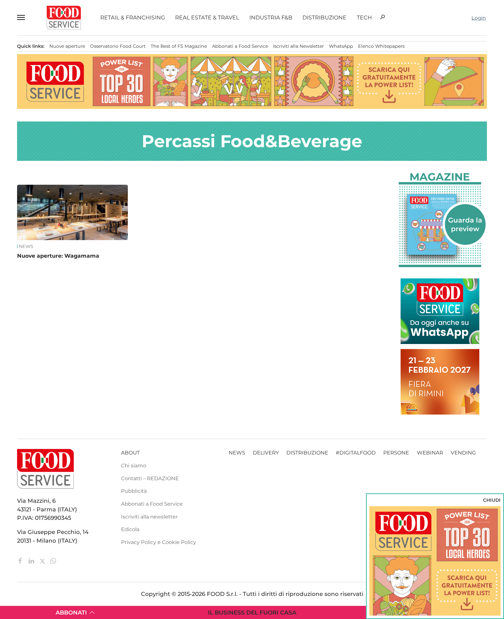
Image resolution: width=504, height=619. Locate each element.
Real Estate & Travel (207, 17)
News (26, 246)
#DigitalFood (356, 452)
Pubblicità (134, 491)
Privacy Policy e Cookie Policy (158, 542)
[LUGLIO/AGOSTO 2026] (440, 224)
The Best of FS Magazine (179, 46)
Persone (396, 452)
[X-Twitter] (43, 560)
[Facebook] (21, 560)
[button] (22, 18)
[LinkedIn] (32, 560)
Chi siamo (133, 465)
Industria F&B (270, 17)
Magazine (440, 177)
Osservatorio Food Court (118, 46)
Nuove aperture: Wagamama (58, 255)
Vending (463, 452)
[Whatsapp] (53, 560)
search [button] (382, 17)
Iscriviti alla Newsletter (298, 46)
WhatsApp (341, 46)
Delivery (266, 452)
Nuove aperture (67, 46)
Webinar (430, 452)
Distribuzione (324, 17)
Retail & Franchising (132, 17)
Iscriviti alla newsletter (149, 517)
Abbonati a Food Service (240, 46)
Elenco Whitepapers (381, 46)
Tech (364, 17)
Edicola (130, 529)
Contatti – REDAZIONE (150, 478)
